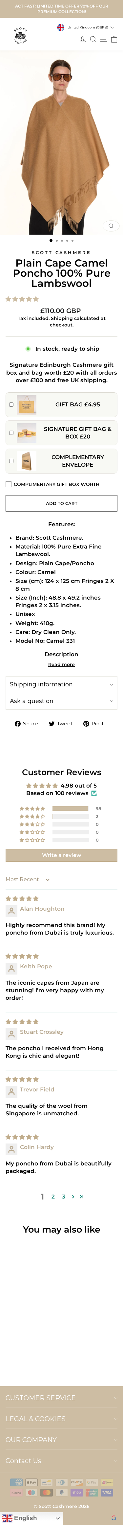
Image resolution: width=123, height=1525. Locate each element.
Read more (61, 664)
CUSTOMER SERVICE (41, 1398)
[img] (22, 898)
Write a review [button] (61, 855)
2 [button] (53, 1196)
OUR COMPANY (31, 1440)
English (24, 1518)
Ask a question (31, 701)
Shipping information (41, 684)
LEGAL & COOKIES (36, 1419)
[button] (61, 299)
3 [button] (63, 1196)
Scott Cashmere (62, 252)
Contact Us (23, 1461)
